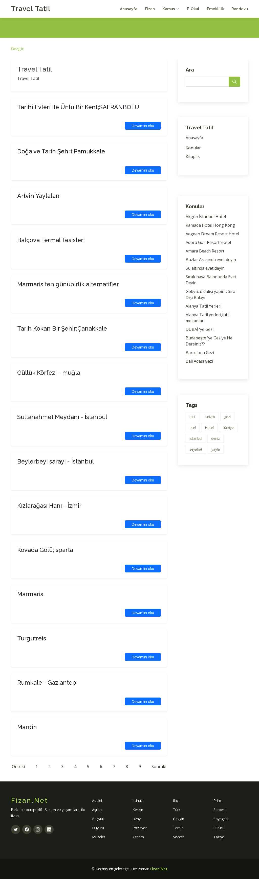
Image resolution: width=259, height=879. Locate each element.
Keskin (138, 809)
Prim (217, 800)
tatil (192, 416)
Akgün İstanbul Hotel (206, 216)
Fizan (150, 9)
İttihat (137, 800)
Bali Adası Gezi (199, 361)
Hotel (209, 427)
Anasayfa (128, 9)
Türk (176, 809)
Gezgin (17, 48)
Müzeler (98, 837)
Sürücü (219, 827)
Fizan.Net (158, 868)
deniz (215, 438)
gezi (227, 416)
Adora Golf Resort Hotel (208, 242)
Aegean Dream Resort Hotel (212, 234)
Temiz (178, 827)
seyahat (195, 449)
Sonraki (159, 766)
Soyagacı (220, 818)
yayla (215, 449)
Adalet (97, 800)
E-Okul (193, 9)
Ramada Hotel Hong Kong (210, 225)
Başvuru (98, 818)
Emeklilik (215, 9)
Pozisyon (140, 827)
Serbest (219, 809)
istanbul (195, 438)
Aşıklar (97, 809)
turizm (210, 416)
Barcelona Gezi (200, 352)
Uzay (137, 818)
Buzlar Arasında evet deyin (211, 259)
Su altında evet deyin (205, 268)
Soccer (178, 837)
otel (192, 427)
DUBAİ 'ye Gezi (199, 329)
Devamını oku (143, 125)
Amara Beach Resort (205, 251)
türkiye (228, 427)
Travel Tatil (31, 9)
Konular (193, 148)
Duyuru (98, 827)
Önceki (18, 766)
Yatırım (138, 837)
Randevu (239, 9)
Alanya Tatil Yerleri (203, 306)
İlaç (176, 800)
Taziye (218, 837)
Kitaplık (193, 156)
